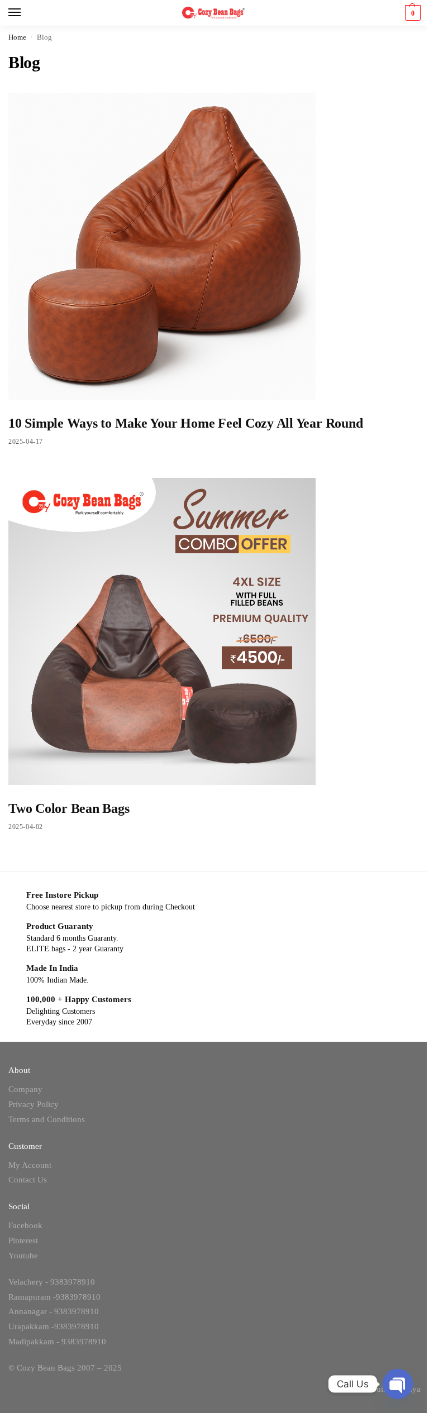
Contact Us (27, 1179)
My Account (29, 1165)
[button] (411, 13)
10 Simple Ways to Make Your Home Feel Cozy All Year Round (185, 423)
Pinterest (23, 1240)
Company (25, 1089)
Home (17, 37)
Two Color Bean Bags (68, 808)
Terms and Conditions (46, 1119)
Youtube (23, 1255)
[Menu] (25, 12)
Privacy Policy (33, 1104)
